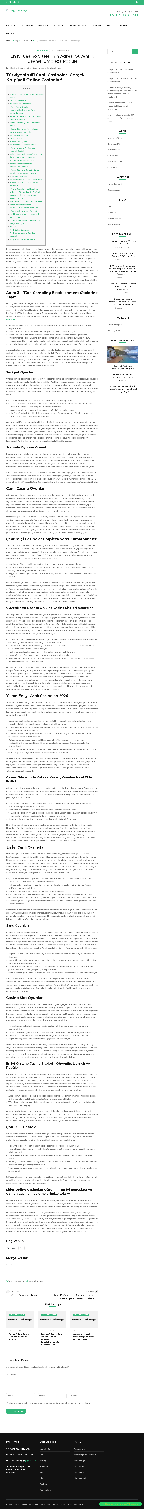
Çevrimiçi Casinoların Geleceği (23, 211)
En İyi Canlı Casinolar (19, 135)
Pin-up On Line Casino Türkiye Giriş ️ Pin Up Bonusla (19, 1337)
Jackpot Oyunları (18, 100)
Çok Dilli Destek (17, 151)
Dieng (42, 1478)
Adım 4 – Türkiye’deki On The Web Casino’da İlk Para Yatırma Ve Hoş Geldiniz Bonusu (25, 195)
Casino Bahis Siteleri (19, 167)
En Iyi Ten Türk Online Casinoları (24, 208)
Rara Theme (60, 1504)
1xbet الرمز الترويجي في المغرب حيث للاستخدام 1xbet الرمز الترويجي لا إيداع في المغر (123, 389)
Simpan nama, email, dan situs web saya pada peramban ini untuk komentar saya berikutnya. (50, 1403)
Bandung (44, 1466)
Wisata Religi (79, 1460)
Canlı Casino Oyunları (19, 107)
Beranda (10, 25)
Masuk (110, 207)
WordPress (79, 1504)
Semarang (44, 1472)
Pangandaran (46, 1490)
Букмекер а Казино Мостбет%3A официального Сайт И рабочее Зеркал (120, 118)
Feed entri (111, 212)
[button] (120, 1504)
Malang (43, 1460)
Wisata (57, 25)
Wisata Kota (79, 1472)
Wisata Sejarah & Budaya (85, 1454)
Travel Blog (121, 25)
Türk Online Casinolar (19, 230)
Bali (41, 1454)
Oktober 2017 (113, 167)
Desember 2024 (114, 138)
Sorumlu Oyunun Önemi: (20, 103)
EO (108, 25)
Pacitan (43, 1484)
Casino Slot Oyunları (19, 141)
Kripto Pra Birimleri (18, 176)
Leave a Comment (36, 1281)
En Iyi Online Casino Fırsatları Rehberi (26, 179)
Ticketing (97, 25)
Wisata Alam (79, 1449)
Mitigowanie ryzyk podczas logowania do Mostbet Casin (84, 1337)
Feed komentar (114, 218)
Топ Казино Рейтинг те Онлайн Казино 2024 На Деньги (122, 377)
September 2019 (114, 161)
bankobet (10, 319)
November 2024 (114, 144)
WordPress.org (113, 224)
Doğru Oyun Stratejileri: (20, 204)
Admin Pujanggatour (16, 1281)
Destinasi (26, 25)
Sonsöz (13, 226)
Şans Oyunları (16, 138)
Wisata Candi (79, 1466)
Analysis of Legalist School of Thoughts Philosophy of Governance (120, 106)
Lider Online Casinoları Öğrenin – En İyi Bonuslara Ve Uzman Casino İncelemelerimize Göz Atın (26, 157)
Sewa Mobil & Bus (77, 25)
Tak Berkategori (43, 50)
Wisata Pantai (80, 1478)
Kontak (10, 33)
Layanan (42, 25)
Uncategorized (113, 190)
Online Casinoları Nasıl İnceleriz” (24, 189)
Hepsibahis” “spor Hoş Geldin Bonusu (26, 201)
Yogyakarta (45, 1449)
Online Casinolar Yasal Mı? (21, 163)
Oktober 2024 (113, 150)
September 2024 (115, 155)
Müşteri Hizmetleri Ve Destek (23, 239)
